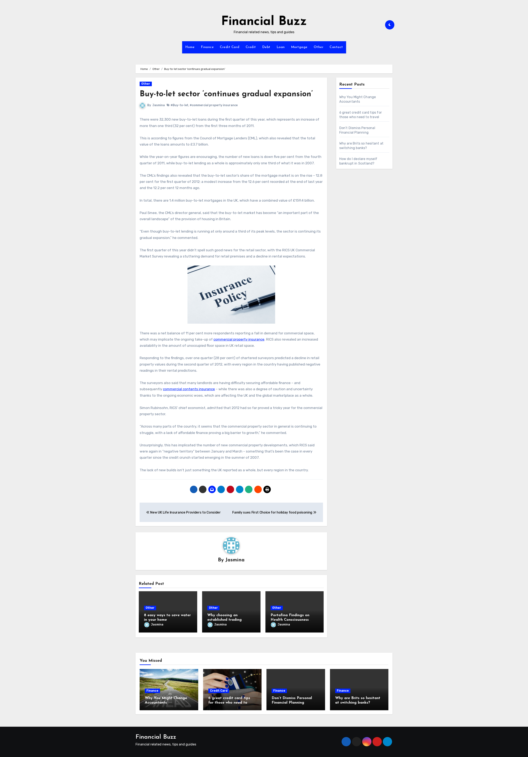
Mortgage (299, 47)
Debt (266, 47)
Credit (251, 47)
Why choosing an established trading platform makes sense (226, 620)
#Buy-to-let (179, 105)
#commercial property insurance (214, 105)
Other (319, 47)
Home (190, 47)
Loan (281, 47)
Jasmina (158, 105)
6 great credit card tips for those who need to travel (229, 702)
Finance (207, 47)
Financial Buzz (264, 22)
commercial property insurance (238, 339)
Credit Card (229, 47)
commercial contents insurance (189, 389)
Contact (336, 47)
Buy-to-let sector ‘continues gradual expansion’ (226, 94)
